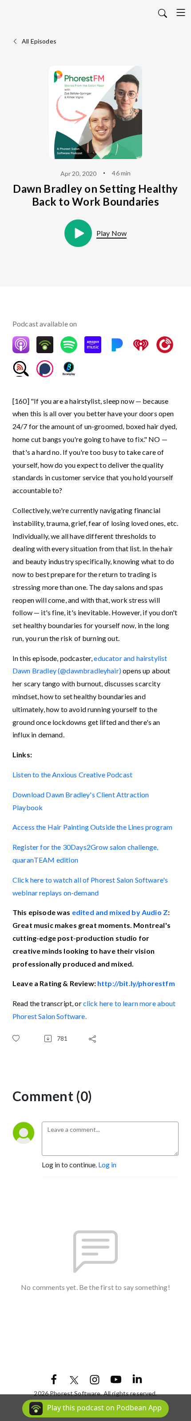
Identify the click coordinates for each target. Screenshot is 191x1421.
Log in (107, 1164)
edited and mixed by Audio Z (120, 912)
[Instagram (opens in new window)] (94, 1378)
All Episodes (38, 41)
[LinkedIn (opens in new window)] (137, 1378)
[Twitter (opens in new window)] (74, 1378)
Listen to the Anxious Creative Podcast (72, 774)
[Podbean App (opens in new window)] (44, 344)
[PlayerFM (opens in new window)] (164, 344)
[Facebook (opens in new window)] (53, 1378)
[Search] (163, 12)
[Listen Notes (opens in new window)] (20, 368)
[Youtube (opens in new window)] (116, 1378)
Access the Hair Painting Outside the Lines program (92, 827)
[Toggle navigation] (181, 12)
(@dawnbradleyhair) (89, 670)
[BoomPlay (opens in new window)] (68, 368)
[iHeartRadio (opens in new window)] (140, 344)
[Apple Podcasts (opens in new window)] (20, 344)
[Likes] (18, 1038)
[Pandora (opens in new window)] (116, 344)
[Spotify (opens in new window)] (68, 344)
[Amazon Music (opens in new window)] (92, 344)
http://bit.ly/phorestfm (136, 983)
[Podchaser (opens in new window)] (44, 368)
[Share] (94, 1038)
